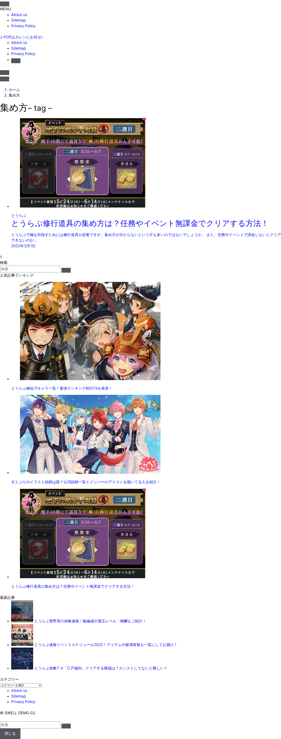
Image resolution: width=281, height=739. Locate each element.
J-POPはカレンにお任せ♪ (21, 37)
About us (19, 15)
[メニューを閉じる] (4, 4)
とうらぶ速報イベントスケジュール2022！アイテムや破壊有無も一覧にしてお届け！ (106, 644)
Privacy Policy (23, 26)
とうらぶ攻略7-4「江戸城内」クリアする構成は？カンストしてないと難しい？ (101, 668)
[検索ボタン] (15, 60)
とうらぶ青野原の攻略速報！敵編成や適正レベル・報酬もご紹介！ (90, 621)
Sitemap (18, 20)
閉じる (10, 733)
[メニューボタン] (4, 79)
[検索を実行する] (66, 270)
